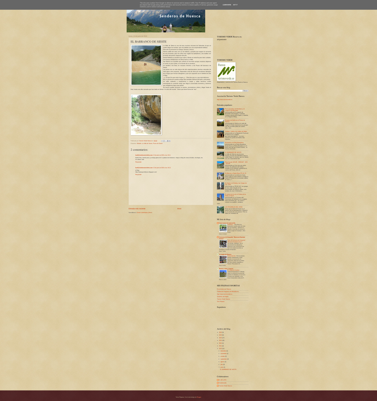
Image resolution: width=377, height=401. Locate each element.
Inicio (179, 209)
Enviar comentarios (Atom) (144, 212)
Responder (138, 162)
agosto (223, 361)
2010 (220, 348)
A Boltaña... (231, 224)
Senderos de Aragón (222, 296)
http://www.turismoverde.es (224, 99)
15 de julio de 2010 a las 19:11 (162, 155)
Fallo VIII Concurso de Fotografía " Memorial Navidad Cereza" (237, 241)
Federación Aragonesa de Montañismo (228, 291)
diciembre (223, 351)
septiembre (224, 359)
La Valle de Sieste (147, 143)
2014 (220, 337)
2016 (220, 332)
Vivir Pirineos (221, 301)
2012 (220, 343)
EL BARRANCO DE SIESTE (233, 152)
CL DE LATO (222, 380)
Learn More (227, 5)
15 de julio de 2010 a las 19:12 (162, 167)
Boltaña (139, 143)
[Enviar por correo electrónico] (162, 141)
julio (222, 364)
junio (222, 367)
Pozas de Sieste (157, 143)
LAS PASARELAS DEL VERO (233, 207)
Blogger (199, 397)
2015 (220, 335)
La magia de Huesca (225, 254)
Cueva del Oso (232, 256)
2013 (220, 340)
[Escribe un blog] (164, 141)
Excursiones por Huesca (224, 289)
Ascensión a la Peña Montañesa (234, 142)
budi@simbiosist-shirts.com (144, 155)
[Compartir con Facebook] (168, 141)
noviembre (224, 353)
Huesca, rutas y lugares (226, 268)
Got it (235, 5)
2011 (220, 346)
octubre (223, 356)
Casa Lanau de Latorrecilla (227, 223)
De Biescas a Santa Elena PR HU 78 (235, 173)
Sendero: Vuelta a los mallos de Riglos (236, 131)
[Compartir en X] (166, 141)
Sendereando (222, 383)
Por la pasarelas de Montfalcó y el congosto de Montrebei (234, 109)
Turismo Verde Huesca (223, 299)
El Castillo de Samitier (234, 270)
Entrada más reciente (137, 209)
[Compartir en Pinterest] (170, 141)
